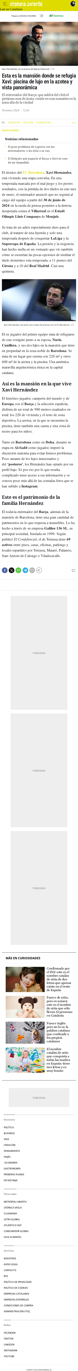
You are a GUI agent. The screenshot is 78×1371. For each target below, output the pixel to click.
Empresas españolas (16, 1299)
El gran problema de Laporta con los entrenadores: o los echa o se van (31, 148)
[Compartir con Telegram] (25, 570)
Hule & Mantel (13, 1237)
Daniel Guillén (10, 130)
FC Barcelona (43, 122)
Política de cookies (16, 1287)
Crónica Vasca (13, 1207)
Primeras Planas (14, 1174)
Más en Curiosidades (23, 958)
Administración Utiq (17, 1311)
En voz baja (10, 1180)
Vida (6, 1139)
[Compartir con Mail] (32, 570)
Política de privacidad (18, 1282)
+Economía (10, 1162)
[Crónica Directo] (39, 4)
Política (9, 1127)
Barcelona (14, 122)
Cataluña (28, 122)
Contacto (10, 1270)
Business (9, 1133)
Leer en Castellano (11, 9)
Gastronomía (12, 1168)
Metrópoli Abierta (15, 1201)
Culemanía (10, 1213)
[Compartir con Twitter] (11, 570)
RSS (6, 1276)
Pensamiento (12, 1151)
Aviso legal (11, 1264)
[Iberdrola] (56, 16)
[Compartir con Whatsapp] (18, 570)
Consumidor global (16, 1231)
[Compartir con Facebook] (5, 570)
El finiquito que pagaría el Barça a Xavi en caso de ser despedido (38, 160)
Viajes (7, 1156)
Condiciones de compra (18, 1305)
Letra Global (12, 1219)
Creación (9, 1145)
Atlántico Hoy (13, 1225)
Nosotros (10, 1258)
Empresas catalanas (16, 1293)
